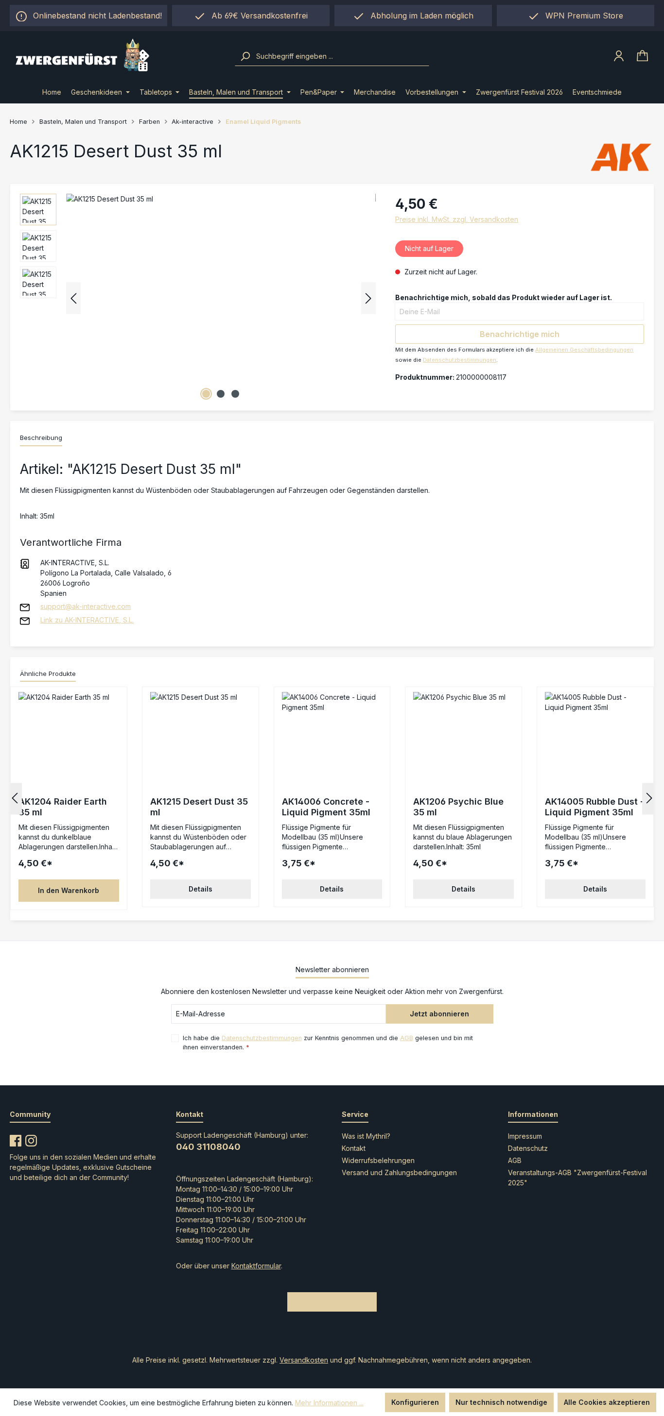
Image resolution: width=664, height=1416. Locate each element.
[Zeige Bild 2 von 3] (221, 394)
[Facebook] (15, 1139)
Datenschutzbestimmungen (459, 359)
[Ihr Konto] (618, 56)
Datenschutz (528, 1148)
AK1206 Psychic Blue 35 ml (458, 806)
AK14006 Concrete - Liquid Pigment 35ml (326, 806)
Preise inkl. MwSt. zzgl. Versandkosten (456, 219)
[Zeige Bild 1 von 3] (206, 394)
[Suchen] (245, 56)
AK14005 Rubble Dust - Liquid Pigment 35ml (594, 806)
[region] (413, 15)
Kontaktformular (256, 1266)
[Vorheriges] (73, 298)
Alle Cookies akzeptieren (607, 1402)
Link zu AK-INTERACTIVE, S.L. (87, 620)
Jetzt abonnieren (439, 1014)
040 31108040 (208, 1147)
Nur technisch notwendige (501, 1402)
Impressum (525, 1136)
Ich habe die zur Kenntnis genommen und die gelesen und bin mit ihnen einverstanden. (328, 1042)
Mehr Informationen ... (329, 1403)
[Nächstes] (368, 298)
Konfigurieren (415, 1402)
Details (200, 889)
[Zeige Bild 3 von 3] (235, 394)
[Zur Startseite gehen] (117, 56)
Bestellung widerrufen (332, 1302)
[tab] (41, 438)
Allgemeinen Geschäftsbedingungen (584, 349)
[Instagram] (31, 1139)
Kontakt (354, 1148)
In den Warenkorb (68, 890)
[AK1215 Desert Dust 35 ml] (221, 298)
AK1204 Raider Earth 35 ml (62, 806)
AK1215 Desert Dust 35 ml (199, 806)
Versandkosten (304, 1360)
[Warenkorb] (642, 56)
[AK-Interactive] (621, 157)
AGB (406, 1038)
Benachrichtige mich (519, 334)
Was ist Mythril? (366, 1136)
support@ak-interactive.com (85, 606)
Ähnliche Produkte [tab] (48, 673)
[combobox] (341, 56)
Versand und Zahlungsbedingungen (399, 1172)
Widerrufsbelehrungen (378, 1160)
